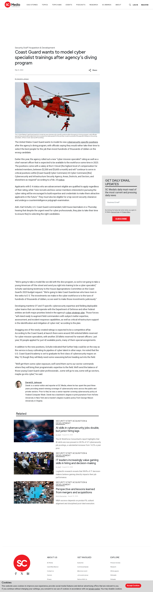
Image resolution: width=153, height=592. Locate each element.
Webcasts (113, 575)
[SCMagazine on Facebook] (15, 573)
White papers (114, 571)
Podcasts (113, 579)
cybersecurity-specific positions (82, 142)
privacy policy (94, 589)
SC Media (50, 563)
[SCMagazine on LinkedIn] (28, 573)
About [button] (118, 5)
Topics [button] (45, 5)
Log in (135, 5)
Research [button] (94, 5)
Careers (49, 575)
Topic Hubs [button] (57, 5)
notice (61, 180)
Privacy (49, 579)
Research (113, 567)
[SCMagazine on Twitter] (21, 573)
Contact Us (50, 571)
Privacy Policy (126, 212)
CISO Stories (32, 5)
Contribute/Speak (82, 567)
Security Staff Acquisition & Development (35, 47)
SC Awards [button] (106, 5)
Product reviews (115, 563)
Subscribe (121, 219)
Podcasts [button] (80, 5)
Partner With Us (82, 579)
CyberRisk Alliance (52, 567)
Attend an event (82, 571)
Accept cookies (133, 585)
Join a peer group (82, 575)
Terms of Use (115, 212)
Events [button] (69, 5)
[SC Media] (12, 4)
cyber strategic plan (75, 312)
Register (144, 5)
